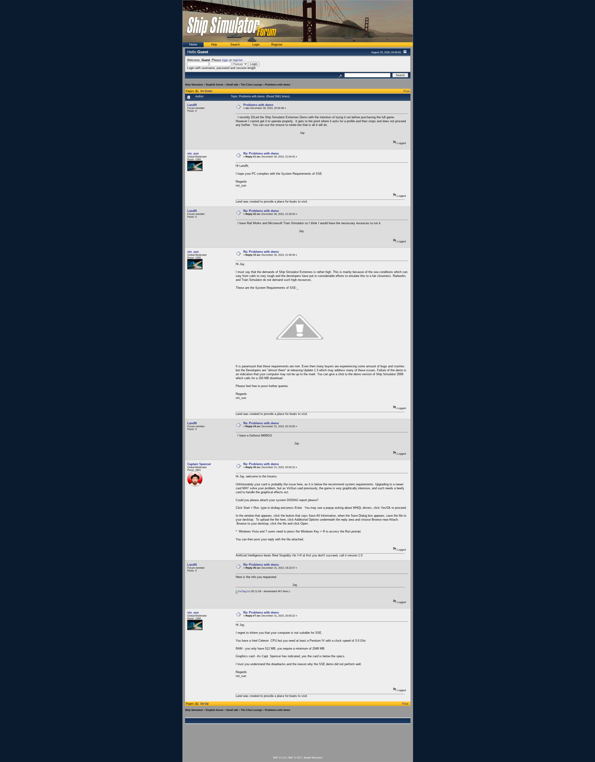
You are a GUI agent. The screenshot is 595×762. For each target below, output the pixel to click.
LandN (192, 105)
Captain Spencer (199, 464)
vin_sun (193, 153)
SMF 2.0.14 (279, 757)
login (225, 60)
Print (406, 91)
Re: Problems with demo (261, 153)
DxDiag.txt (243, 591)
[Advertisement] (297, 742)
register (237, 60)
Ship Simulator (194, 84)
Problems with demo (277, 84)
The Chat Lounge (251, 84)
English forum (214, 84)
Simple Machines (313, 757)
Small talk (232, 84)
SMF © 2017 (295, 757)
